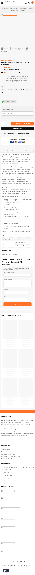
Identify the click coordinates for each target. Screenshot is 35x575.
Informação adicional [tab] (17, 151)
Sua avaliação (8, 279)
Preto (23, 89)
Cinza (17, 89)
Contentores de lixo (10, 60)
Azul (3, 89)
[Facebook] (10, 561)
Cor (2, 86)
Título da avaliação (9, 272)
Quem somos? (5, 449)
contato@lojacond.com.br (11, 478)
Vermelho (27, 93)
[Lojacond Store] (13, 3)
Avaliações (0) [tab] (30, 151)
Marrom (4, 93)
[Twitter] (13, 561)
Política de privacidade (8, 454)
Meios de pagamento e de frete (10, 451)
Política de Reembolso (8, 459)
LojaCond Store (11, 565)
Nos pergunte (8, 133)
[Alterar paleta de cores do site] (6, 570)
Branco (29, 89)
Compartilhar (23, 133)
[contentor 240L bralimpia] (17, 30)
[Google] (25, 561)
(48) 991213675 (8, 472)
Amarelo (12, 93)
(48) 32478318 (8, 475)
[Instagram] (17, 561)
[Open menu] (2, 3)
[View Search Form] (26, 3)
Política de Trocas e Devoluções (10, 456)
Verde (19, 93)
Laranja (10, 89)
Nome (5, 289)
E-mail (5, 296)
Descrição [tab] (6, 151)
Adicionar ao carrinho (22, 123)
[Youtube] (21, 561)
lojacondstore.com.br (10, 480)
